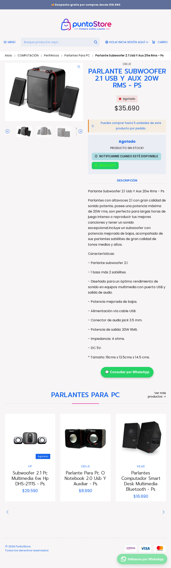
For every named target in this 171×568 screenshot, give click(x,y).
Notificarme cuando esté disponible (128, 156)
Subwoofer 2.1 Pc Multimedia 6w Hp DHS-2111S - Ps (30, 478)
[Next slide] (80, 131)
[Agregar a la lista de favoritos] (12, 438)
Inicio (8, 55)
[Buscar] (95, 42)
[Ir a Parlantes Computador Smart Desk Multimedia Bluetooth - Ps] (140, 439)
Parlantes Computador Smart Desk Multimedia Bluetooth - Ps (140, 481)
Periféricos (51, 55)
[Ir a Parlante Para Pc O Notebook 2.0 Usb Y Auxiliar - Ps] (85, 439)
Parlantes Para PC (77, 55)
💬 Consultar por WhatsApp (127, 372)
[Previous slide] (8, 131)
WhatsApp (107, 165)
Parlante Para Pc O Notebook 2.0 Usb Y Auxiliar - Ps (85, 478)
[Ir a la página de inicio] (85, 24)
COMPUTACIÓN (28, 55)
